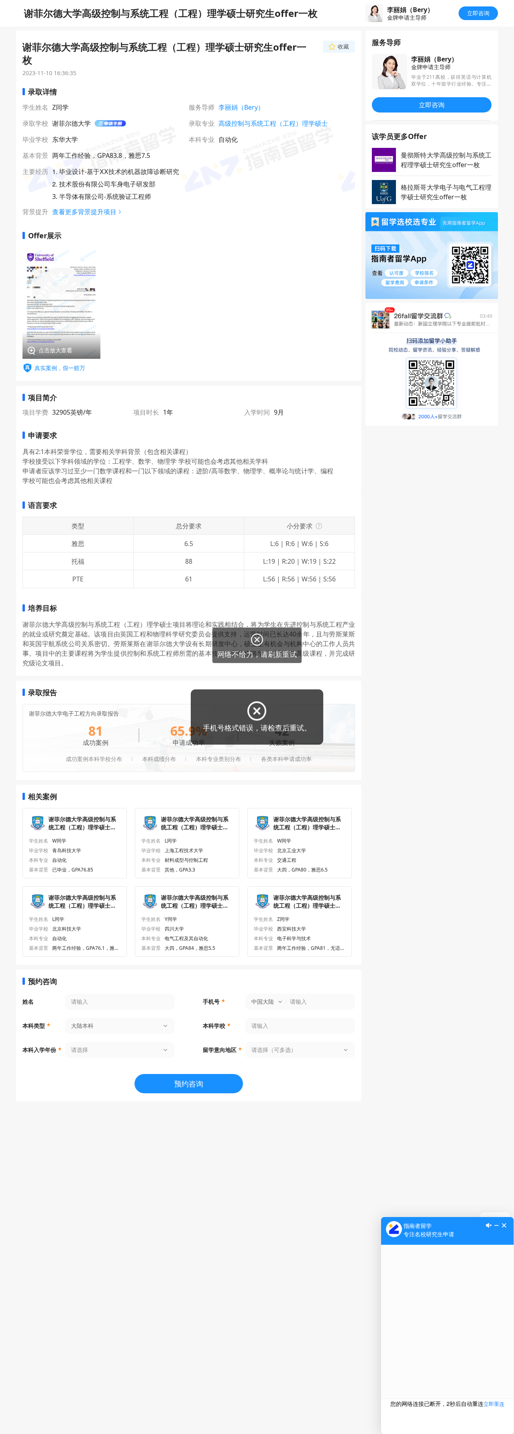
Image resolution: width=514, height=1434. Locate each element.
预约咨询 (188, 1083)
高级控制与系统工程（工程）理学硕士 (273, 123)
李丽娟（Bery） (241, 107)
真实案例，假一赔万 (60, 368)
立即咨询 (478, 13)
